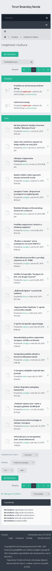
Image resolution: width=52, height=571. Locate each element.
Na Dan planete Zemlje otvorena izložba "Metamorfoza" (29, 126)
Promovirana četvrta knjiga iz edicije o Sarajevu (27, 421)
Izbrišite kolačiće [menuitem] (44, 538)
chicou (25, 296)
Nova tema (11, 54)
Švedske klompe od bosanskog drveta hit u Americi (28, 209)
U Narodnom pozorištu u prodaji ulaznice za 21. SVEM (29, 259)
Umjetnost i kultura (14, 45)
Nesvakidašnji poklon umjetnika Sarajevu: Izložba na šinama (29, 338)
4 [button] (43, 70)
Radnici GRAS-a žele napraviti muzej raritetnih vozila (27, 176)
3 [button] (38, 70)
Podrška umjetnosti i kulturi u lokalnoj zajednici (28, 226)
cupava (25, 280)
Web (46, 563)
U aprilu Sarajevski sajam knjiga (28, 323)
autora (22, 563)
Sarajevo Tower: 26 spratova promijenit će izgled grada (27, 192)
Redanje (14, 462)
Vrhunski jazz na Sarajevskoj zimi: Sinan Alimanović (27, 438)
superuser (26, 91)
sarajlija (25, 180)
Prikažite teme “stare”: (16, 454)
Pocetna (4, 535)
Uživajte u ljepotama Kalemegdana (23, 159)
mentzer (26, 131)
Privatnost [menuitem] (20, 538)
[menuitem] (46, 25)
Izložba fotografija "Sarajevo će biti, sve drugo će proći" (28, 275)
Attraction (8, 556)
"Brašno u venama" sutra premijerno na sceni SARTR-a (27, 242)
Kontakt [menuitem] (29, 538)
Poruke (20, 560)
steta (24, 147)
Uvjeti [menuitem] (10, 538)
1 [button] (28, 70)
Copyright (8, 546)
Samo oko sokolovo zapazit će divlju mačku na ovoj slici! (28, 143)
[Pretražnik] (47, 18)
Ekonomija (32, 94)
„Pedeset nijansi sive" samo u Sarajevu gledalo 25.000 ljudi (27, 405)
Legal (20, 553)
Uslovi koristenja (22, 102)
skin (31, 553)
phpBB (37, 550)
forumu (28, 560)
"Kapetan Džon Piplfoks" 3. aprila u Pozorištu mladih (29, 308)
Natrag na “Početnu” (12, 494)
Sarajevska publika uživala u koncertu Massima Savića (27, 355)
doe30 (25, 164)
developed (37, 553)
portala (27, 567)
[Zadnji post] (47, 90)
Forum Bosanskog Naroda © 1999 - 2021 (30, 546)
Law (47, 553)
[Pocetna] (26, 7)
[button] (23, 69)
